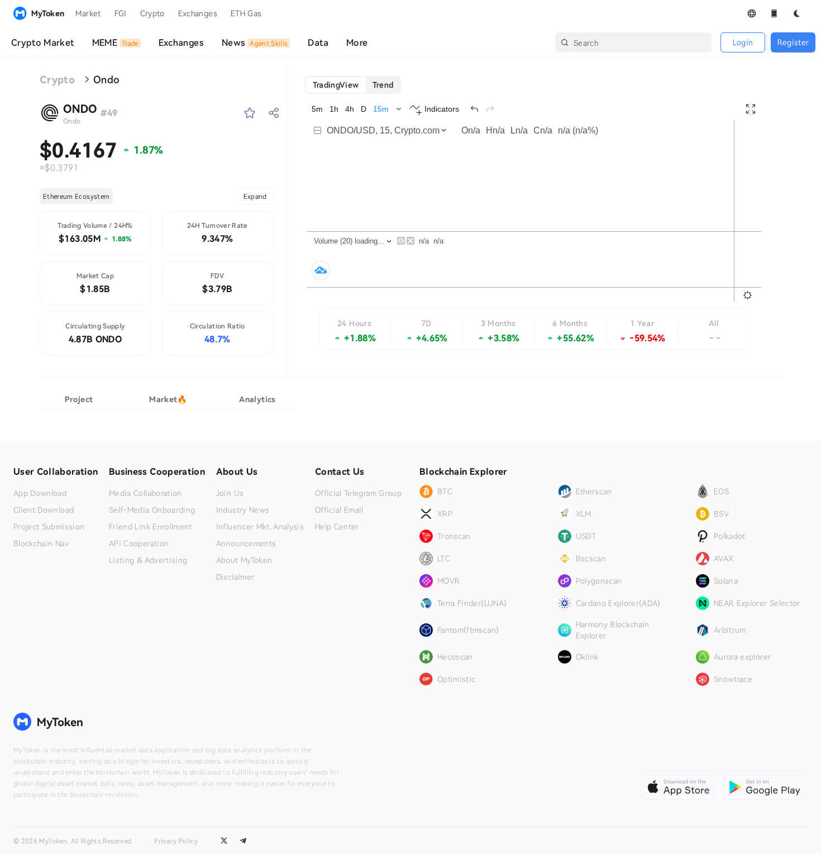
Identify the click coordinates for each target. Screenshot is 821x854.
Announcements (246, 543)
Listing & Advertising (148, 560)
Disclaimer (235, 577)
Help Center (337, 527)
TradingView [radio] (336, 84)
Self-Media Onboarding (152, 510)
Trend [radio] (383, 84)
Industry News (243, 510)
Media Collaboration (145, 493)
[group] (353, 85)
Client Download (43, 510)
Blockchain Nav (41, 543)
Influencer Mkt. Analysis (260, 527)
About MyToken (244, 560)
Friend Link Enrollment (150, 527)
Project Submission (48, 527)
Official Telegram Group (358, 493)
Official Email (339, 510)
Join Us (230, 493)
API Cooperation (139, 543)
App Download (39, 493)
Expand (255, 196)
